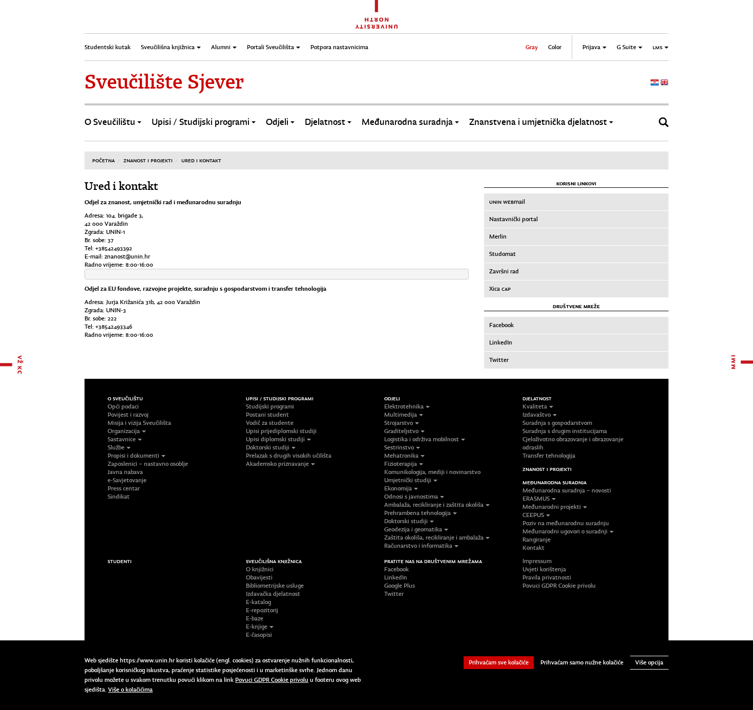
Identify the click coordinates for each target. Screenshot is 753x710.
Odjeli (277, 122)
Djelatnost (325, 122)
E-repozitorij (262, 610)
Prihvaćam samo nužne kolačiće (581, 662)
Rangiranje (536, 539)
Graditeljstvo (401, 431)
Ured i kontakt (201, 160)
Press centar (124, 488)
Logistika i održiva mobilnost (421, 439)
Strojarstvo (398, 422)
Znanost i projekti (148, 160)
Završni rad (504, 271)
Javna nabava (125, 472)
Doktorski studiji (267, 447)
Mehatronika (401, 455)
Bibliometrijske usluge (275, 585)
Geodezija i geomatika (413, 529)
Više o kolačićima (130, 689)
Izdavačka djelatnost (273, 593)
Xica (500, 288)
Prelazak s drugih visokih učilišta (288, 455)
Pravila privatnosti (546, 577)
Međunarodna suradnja (407, 122)
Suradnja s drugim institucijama (564, 431)
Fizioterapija (400, 463)
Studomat (502, 253)
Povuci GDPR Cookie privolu (559, 585)
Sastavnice (122, 439)
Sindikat (119, 496)
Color (554, 47)
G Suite (626, 47)
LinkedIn (500, 342)
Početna (103, 160)
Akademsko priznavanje (277, 463)
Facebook (501, 325)
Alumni (221, 47)
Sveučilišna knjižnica (168, 47)
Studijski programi (270, 406)
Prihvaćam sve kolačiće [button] (499, 662)
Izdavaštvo (536, 414)
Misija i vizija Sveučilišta (139, 422)
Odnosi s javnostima (411, 496)
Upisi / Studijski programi (200, 122)
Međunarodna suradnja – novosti (566, 490)
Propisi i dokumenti (133, 455)
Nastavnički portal (513, 219)
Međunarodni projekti (551, 506)
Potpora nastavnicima (339, 47)
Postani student (267, 414)
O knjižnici (260, 569)
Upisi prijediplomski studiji (281, 431)
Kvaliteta (534, 406)
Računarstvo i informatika (418, 545)
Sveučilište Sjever (164, 82)
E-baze (254, 618)
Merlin (498, 236)
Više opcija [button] (649, 662)
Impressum (537, 561)
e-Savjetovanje (127, 480)
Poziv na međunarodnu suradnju (565, 523)
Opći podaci (123, 406)
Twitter (499, 359)
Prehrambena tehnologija (417, 513)
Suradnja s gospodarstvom (557, 422)
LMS (657, 47)
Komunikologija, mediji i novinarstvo (432, 472)
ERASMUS (536, 498)
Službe (116, 447)
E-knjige (256, 626)
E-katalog (258, 602)
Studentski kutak (108, 47)
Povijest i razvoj (128, 414)
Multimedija (400, 414)
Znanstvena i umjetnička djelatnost (538, 122)
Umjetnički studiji (407, 480)
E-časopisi (259, 634)
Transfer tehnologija (548, 455)
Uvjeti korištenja (544, 569)
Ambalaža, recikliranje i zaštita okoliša (434, 504)
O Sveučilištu (110, 122)
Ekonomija (398, 488)
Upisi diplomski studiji (275, 439)
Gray (532, 47)
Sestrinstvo (399, 447)
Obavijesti (259, 577)
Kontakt (533, 547)
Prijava (591, 47)
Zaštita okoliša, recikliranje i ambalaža (434, 537)
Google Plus (399, 585)
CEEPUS (533, 515)
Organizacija (124, 431)
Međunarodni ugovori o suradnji (565, 531)
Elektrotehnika (404, 406)
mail (507, 201)
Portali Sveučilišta (270, 47)
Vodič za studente (270, 422)
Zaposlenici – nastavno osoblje (148, 463)
